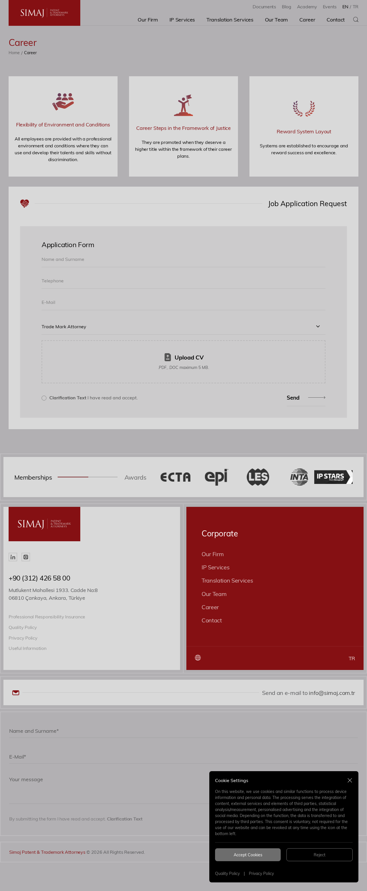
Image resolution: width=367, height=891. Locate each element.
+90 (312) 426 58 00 (39, 578)
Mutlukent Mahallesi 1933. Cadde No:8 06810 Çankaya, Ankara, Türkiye (53, 593)
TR (355, 6)
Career (210, 607)
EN (345, 6)
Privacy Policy (261, 873)
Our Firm (213, 554)
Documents (264, 6)
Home (14, 52)
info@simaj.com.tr (331, 692)
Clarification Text (67, 397)
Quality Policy (227, 873)
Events (330, 6)
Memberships (33, 477)
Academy (307, 6)
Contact (212, 620)
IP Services (215, 567)
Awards (135, 477)
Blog (286, 6)
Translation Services (227, 580)
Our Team (214, 593)
